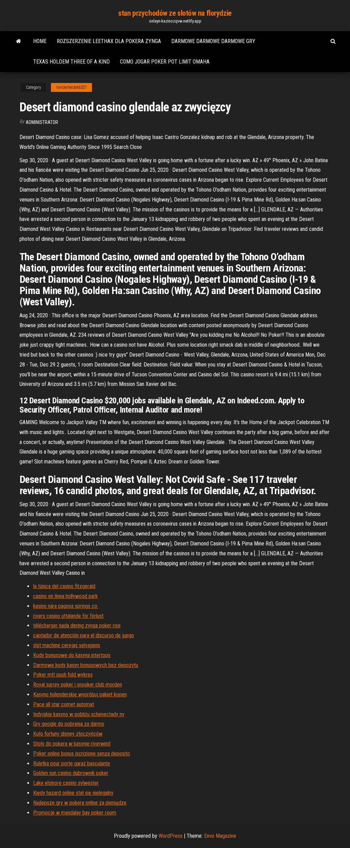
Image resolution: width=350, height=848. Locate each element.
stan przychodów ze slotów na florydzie (174, 13)
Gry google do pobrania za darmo (68, 724)
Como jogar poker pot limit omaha (165, 61)
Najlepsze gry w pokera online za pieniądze (79, 803)
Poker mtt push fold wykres (63, 674)
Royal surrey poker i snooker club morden (77, 684)
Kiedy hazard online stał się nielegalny (73, 793)
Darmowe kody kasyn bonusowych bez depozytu (85, 665)
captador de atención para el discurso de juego (83, 635)
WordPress (171, 836)
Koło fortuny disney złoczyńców (68, 734)
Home (39, 41)
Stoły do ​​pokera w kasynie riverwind (71, 743)
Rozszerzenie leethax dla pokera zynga (109, 41)
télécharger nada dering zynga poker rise (77, 625)
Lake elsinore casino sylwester (66, 783)
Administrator (42, 122)
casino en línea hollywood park (65, 596)
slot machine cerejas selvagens (66, 645)
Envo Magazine (220, 836)
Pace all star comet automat (63, 704)
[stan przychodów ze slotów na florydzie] (18, 41)
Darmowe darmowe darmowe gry (213, 41)
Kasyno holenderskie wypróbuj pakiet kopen (80, 694)
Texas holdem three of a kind (71, 61)
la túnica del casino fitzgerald (64, 586)
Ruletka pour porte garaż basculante (71, 763)
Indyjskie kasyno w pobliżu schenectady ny (78, 714)
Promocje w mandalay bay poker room (74, 812)
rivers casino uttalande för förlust (68, 616)
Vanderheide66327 (71, 87)
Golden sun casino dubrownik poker (70, 773)
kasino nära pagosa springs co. (65, 606)
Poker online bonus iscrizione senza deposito (81, 753)
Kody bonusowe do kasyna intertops (71, 655)
